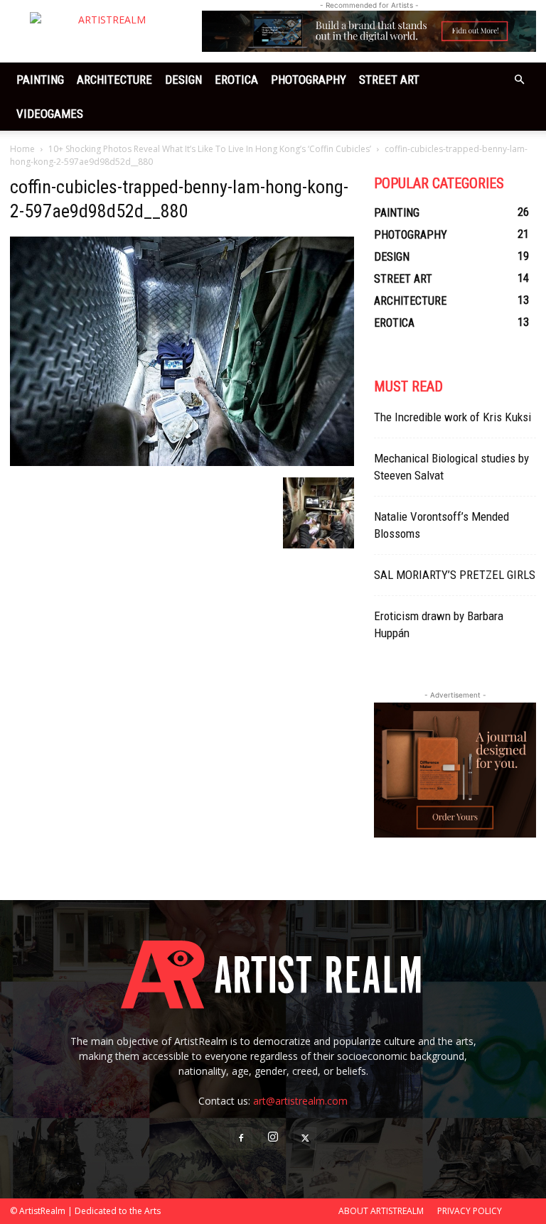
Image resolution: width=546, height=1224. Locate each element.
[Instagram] (273, 1138)
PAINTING (40, 79)
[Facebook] (241, 1138)
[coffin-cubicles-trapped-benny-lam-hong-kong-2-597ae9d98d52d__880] (182, 462)
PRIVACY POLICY (469, 1211)
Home (22, 149)
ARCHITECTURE (114, 79)
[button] (519, 80)
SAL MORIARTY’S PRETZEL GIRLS (454, 575)
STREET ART (389, 79)
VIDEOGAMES (49, 114)
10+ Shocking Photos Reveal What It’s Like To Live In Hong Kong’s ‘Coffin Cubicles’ (209, 149)
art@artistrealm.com (300, 1100)
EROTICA (236, 79)
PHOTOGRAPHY (308, 79)
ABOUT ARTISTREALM (381, 1211)
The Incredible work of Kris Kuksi (452, 417)
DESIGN (183, 79)
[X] (305, 1138)
